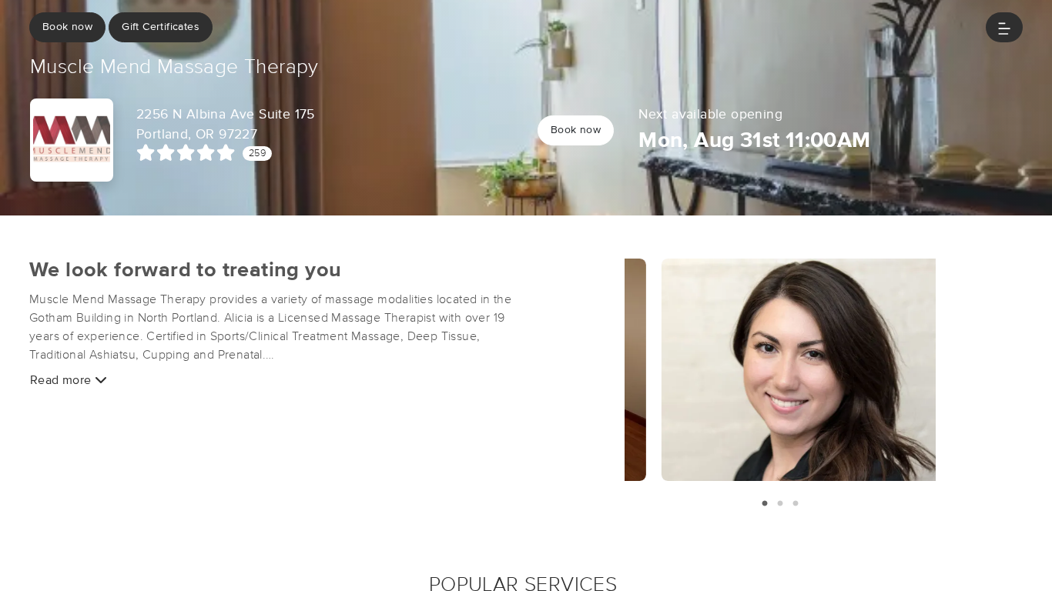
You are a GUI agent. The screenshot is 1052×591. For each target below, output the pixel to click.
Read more (62, 380)
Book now (67, 27)
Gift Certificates (160, 27)
